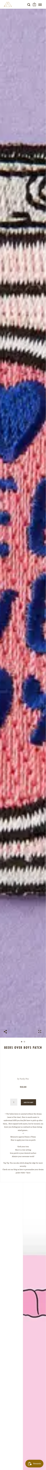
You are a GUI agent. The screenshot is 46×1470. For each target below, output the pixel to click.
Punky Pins (24, 1079)
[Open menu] (40, 4)
